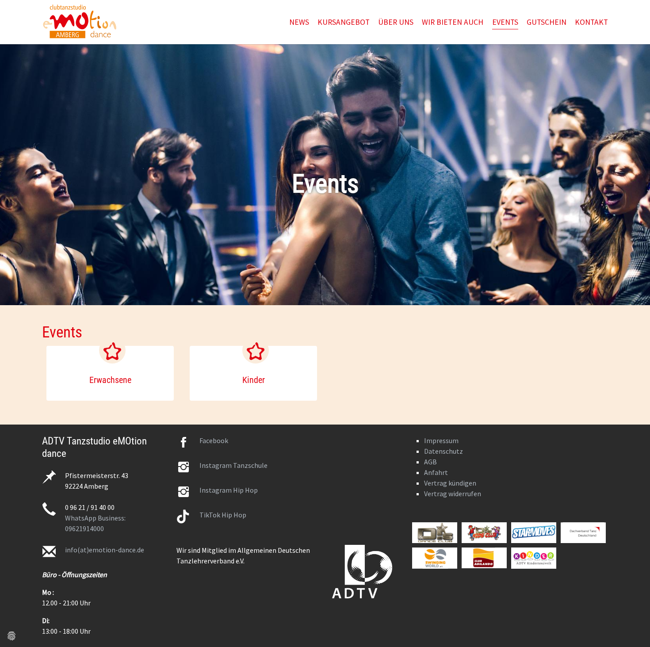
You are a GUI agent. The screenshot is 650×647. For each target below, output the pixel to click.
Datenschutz (443, 451)
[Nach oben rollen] (629, 626)
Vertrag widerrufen (452, 493)
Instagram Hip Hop (228, 490)
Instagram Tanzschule (233, 465)
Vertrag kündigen (450, 483)
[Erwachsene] (112, 350)
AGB (430, 461)
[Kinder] (255, 350)
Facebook (213, 440)
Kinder (253, 380)
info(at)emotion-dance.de (104, 549)
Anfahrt (436, 472)
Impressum (441, 440)
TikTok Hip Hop (222, 514)
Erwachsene (110, 380)
